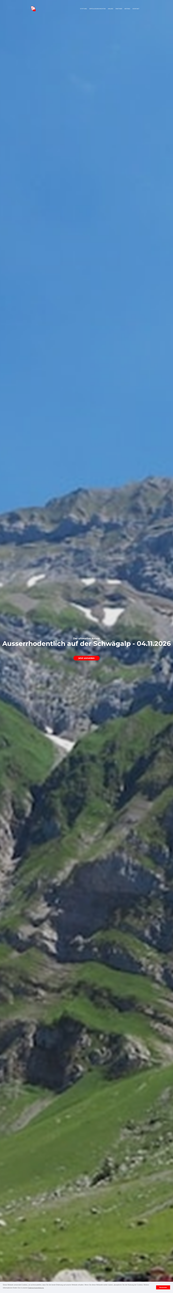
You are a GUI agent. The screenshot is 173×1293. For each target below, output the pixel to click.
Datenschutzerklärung (36, 1288)
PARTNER (119, 8)
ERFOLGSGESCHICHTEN (97, 8)
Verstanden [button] (163, 1287)
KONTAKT (136, 8)
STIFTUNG (83, 8)
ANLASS (110, 8)
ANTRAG (127, 8)
